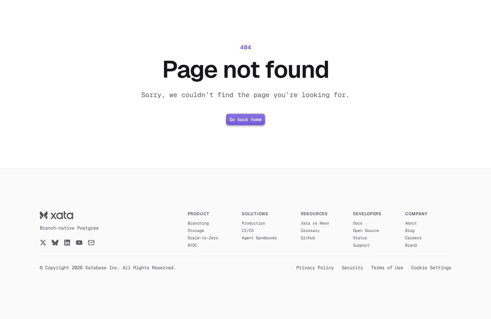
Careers (413, 238)
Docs (357, 223)
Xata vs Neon (315, 223)
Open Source (366, 230)
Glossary (310, 230)
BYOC (192, 245)
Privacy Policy (315, 268)
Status (360, 238)
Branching (198, 223)
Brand (411, 245)
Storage (196, 230)
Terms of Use (387, 268)
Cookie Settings (431, 268)
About (411, 223)
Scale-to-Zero (203, 238)
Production (253, 223)
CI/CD (248, 230)
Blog (410, 230)
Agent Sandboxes (259, 238)
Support (361, 245)
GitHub (308, 238)
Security (352, 268)
